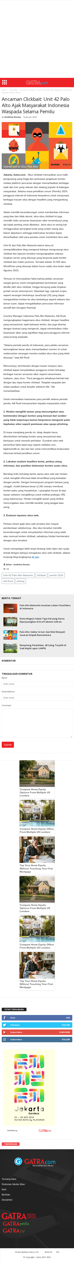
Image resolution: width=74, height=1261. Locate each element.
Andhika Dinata (12, 117)
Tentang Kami (9, 1179)
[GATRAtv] (17, 1230)
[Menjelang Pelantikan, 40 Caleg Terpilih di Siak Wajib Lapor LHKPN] (10, 648)
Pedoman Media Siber (13, 1184)
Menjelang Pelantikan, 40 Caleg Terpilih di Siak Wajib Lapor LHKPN (43, 647)
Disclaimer (7, 1199)
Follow (66, 1025)
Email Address (8, 691)
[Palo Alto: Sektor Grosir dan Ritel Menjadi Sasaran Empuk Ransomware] (10, 634)
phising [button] (20, 581)
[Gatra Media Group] (19, 1216)
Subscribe (64, 1032)
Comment (6, 705)
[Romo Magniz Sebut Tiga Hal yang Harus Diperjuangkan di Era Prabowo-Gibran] (10, 621)
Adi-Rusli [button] (8, 581)
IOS (57, 1252)
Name (4, 677)
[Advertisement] (37, 39)
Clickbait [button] (41, 575)
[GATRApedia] (17, 1224)
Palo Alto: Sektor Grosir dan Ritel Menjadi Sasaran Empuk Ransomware (42, 633)
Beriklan (6, 1194)
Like (68, 1017)
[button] (71, 81)
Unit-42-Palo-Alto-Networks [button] (18, 575)
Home (4, 90)
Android (48, 1252)
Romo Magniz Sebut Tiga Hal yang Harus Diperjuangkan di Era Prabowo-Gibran (42, 620)
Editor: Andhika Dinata (17, 564)
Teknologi (13, 90)
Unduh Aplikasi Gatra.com (27, 1252)
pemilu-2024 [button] (56, 575)
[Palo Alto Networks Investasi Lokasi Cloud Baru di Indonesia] (10, 608)
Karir (4, 1189)
